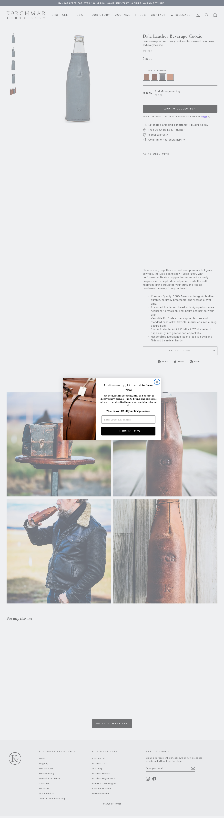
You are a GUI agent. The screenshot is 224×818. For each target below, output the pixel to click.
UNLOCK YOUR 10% (128, 431)
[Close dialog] (157, 382)
